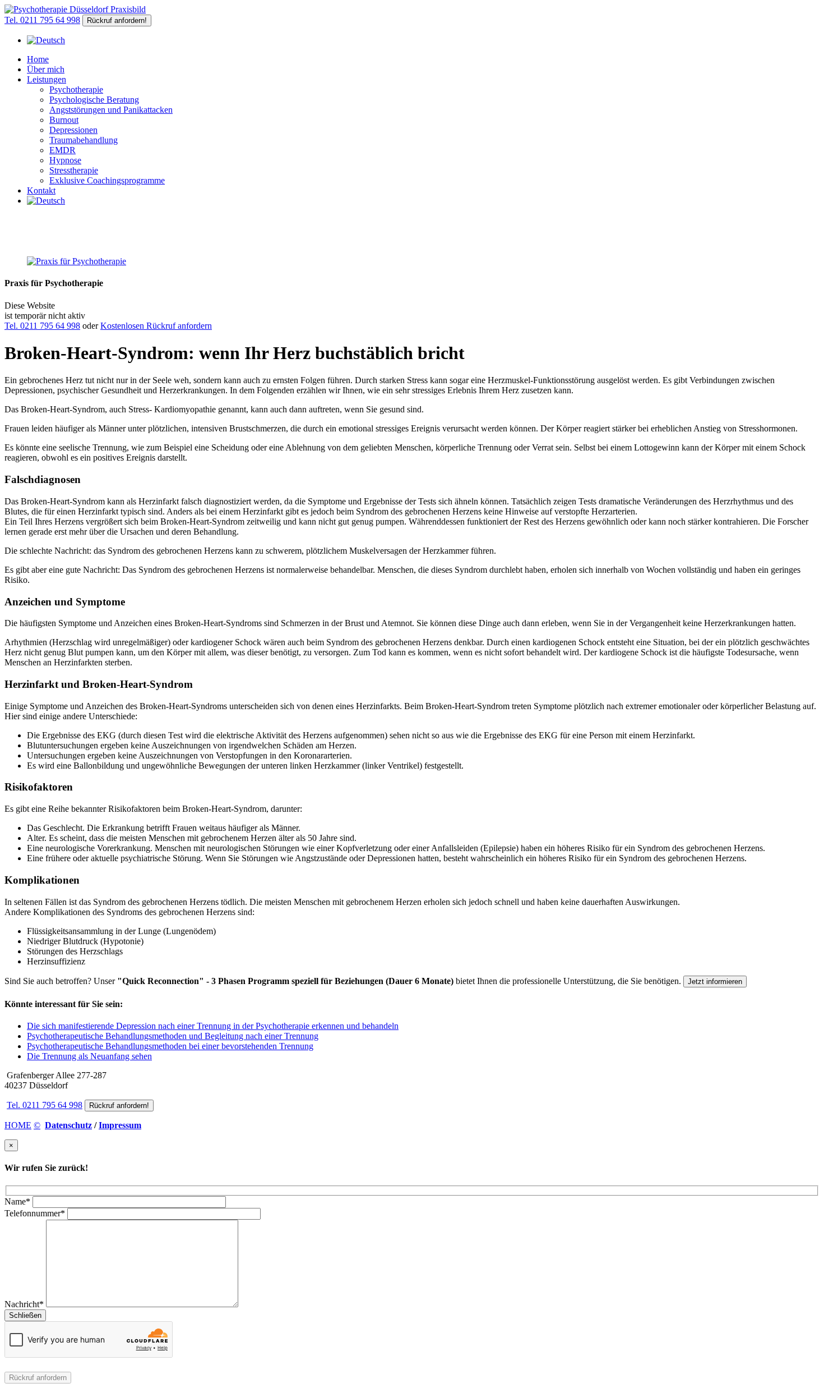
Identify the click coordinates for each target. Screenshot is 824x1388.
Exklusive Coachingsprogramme (107, 180)
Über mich (45, 69)
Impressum (120, 1125)
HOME (17, 1125)
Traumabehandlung (83, 140)
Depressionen (73, 130)
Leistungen (46, 79)
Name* (17, 1201)
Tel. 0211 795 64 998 (42, 20)
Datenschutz (68, 1125)
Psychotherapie (76, 89)
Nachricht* (24, 1304)
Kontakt (41, 190)
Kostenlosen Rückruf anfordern (156, 325)
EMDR (62, 150)
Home (38, 59)
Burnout (63, 120)
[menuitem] (46, 40)
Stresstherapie (73, 170)
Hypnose (65, 160)
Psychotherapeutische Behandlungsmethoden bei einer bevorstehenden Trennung (170, 1046)
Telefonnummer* (34, 1213)
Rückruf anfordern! (117, 20)
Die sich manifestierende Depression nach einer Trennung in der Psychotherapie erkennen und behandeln (213, 1026)
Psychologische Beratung (94, 99)
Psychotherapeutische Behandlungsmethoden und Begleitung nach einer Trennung (172, 1036)
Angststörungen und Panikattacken (111, 109)
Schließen (25, 1315)
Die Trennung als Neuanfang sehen (89, 1056)
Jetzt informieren (715, 981)
